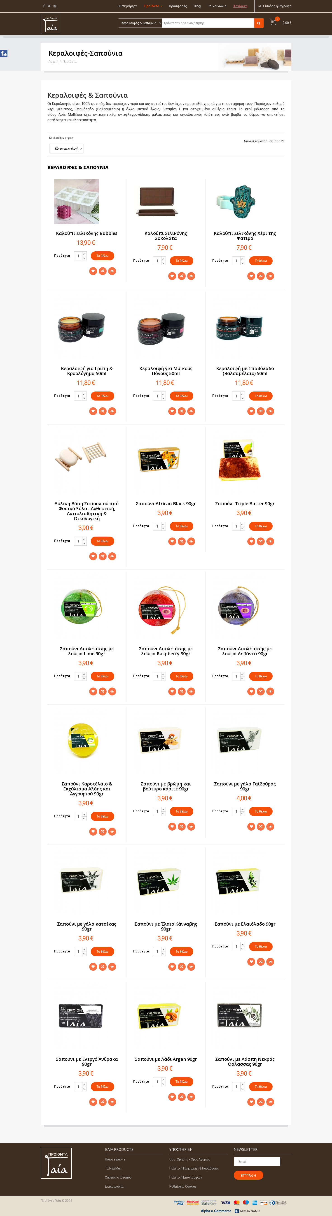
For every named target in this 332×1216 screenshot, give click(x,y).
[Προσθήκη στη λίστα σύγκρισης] (103, 271)
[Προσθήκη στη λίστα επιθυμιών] (93, 271)
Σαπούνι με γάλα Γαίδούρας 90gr (245, 786)
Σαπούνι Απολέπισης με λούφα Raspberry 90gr (166, 651)
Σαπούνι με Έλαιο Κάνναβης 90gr (166, 926)
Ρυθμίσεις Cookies (182, 1186)
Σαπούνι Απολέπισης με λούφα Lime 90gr (87, 651)
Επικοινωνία (217, 6)
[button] (274, 6)
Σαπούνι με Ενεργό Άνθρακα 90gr (87, 1061)
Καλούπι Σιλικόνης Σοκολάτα (166, 235)
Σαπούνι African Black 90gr (166, 503)
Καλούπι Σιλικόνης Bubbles (86, 233)
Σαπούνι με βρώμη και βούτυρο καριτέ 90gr (166, 786)
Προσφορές (178, 6)
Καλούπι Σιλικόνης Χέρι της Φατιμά (245, 235)
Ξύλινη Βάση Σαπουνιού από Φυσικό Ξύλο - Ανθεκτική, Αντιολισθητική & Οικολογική (87, 510)
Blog (197, 6)
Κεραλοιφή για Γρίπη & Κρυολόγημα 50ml (87, 370)
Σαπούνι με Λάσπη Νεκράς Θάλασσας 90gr (245, 1061)
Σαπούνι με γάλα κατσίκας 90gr (86, 926)
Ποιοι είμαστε (115, 1159)
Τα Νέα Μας (113, 1168)
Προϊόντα (151, 6)
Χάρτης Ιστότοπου (118, 1177)
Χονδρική (240, 6)
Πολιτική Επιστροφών (185, 1177)
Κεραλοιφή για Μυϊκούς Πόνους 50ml (165, 370)
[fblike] (4, 53)
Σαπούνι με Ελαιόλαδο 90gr (245, 924)
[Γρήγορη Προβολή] (112, 271)
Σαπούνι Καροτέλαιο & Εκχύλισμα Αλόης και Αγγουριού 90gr (86, 789)
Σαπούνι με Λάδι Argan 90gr (166, 1059)
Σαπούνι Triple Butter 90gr (245, 503)
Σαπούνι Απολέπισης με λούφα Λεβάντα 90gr (245, 651)
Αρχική (53, 61)
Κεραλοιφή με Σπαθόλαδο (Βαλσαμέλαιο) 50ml (245, 370)
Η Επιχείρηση (127, 6)
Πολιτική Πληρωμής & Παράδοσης (194, 1168)
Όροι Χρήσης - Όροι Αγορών (189, 1159)
